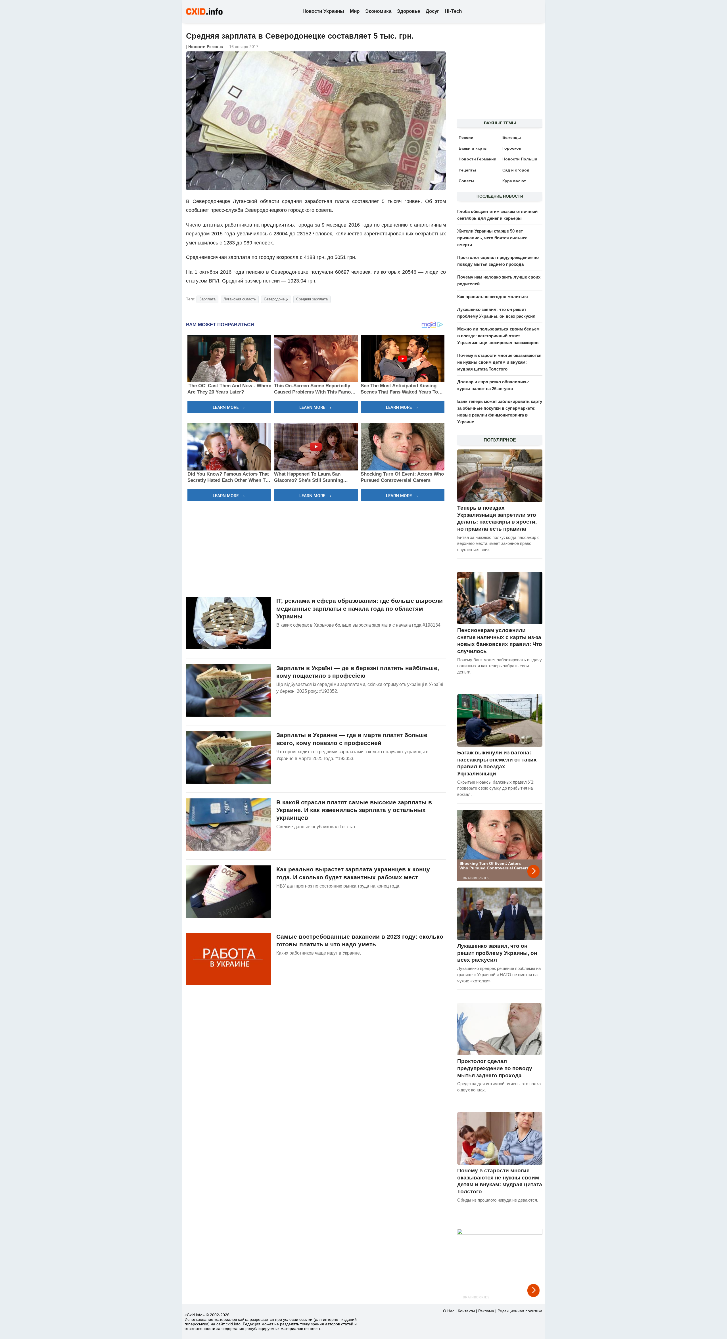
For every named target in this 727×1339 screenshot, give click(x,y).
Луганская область (239, 299)
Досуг (432, 11)
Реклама (486, 1311)
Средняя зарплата (312, 299)
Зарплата (207, 299)
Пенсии (466, 137)
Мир (355, 11)
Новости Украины (323, 11)
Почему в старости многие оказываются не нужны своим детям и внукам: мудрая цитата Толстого (499, 362)
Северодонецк (276, 299)
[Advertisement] (316, 548)
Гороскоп (511, 148)
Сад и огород (515, 170)
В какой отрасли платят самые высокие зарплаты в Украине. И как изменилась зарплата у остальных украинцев (354, 810)
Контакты (466, 1311)
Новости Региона (205, 46)
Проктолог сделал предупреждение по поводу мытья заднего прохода (494, 1068)
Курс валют (514, 181)
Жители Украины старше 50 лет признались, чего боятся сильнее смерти (492, 238)
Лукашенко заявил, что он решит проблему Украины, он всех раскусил (497, 953)
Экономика (378, 11)
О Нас (448, 1311)
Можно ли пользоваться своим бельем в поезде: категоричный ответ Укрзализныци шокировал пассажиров (498, 336)
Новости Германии (477, 159)
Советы (466, 181)
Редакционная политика (520, 1311)
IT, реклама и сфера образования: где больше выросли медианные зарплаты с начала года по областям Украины (359, 608)
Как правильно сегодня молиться (492, 296)
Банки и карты (473, 148)
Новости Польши (519, 159)
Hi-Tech (453, 11)
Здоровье (408, 11)
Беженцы (511, 137)
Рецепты (467, 170)
